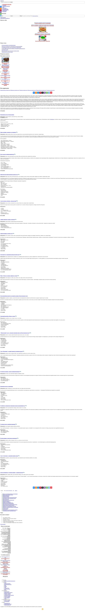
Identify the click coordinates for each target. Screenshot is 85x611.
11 (11, 490)
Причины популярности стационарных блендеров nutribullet (12, 46)
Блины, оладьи (6, 591)
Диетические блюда (13, 497)
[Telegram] (49, 93)
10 (10, 490)
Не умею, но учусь (6, 519)
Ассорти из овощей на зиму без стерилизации (43, 23)
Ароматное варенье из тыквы (5, 74)
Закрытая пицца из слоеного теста (6, 233)
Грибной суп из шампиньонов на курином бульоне (5, 567)
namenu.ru (2, 0)
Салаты (7, 508)
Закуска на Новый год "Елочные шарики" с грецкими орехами (11, 472)
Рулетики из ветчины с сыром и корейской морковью (10, 371)
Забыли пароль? (3, 17)
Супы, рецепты (6, 597)
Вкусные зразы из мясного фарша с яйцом (5, 562)
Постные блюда (11, 503)
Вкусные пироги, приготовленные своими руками (10, 50)
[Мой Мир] (38, 93)
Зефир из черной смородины (5, 70)
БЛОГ (3, 7)
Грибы (5, 582)
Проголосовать (2, 524)
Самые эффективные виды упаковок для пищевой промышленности (13, 48)
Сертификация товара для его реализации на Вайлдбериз (11, 47)
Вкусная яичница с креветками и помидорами (8, 438)
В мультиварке (6, 601)
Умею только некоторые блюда (8, 521)
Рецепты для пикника (14, 507)
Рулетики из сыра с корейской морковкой (7, 424)
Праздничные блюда (13, 504)
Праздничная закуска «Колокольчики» (7, 114)
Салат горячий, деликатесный (5, 570)
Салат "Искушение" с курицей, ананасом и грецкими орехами (11, 351)
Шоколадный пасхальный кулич (5, 78)
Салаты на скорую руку (51, 90)
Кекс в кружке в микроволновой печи (7, 154)
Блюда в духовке (7, 600)
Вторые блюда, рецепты (8, 592)
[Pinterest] (40, 93)
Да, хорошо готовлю (6, 517)
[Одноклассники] (36, 93)
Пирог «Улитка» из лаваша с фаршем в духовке (8, 275)
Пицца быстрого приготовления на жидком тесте (9, 174)
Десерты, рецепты (7, 594)
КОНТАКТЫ (4, 10)
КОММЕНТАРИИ (5, 9)
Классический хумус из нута (5, 559)
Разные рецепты (11, 505)
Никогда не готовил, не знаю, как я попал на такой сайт (12, 520)
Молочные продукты (7, 584)
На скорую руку (11, 500)
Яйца (5, 589)
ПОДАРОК (4, 11)
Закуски (7, 499)
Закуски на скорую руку (32, 90)
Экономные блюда (12, 510)
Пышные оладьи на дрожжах (5, 63)
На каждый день (7, 603)
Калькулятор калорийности (5, 18)
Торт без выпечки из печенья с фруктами (42, 41)
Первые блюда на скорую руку (41, 90)
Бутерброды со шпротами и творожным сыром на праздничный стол (12, 405)
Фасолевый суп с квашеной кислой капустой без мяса (10, 254)
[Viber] (45, 93)
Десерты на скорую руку (23, 90)
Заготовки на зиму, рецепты (9, 595)
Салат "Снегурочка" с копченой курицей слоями (9, 455)
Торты (5, 598)
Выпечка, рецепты (7, 593)
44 (13, 490)
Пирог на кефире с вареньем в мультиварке (8, 132)
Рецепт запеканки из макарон (5, 85)
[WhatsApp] (47, 93)
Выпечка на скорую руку (15, 90)
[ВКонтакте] (34, 93)
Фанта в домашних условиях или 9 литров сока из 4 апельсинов (42, 25)
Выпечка (7, 495)
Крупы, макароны (7, 583)
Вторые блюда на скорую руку (5, 90)
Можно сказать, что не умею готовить (9, 518)
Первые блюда (10, 502)
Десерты (7, 496)
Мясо (5, 585)
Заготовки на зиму (5, 49)
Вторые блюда (10, 494)
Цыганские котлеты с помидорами (6, 386)
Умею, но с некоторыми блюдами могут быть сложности (12, 522)
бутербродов (52, 119)
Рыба (5, 587)
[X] (42, 93)
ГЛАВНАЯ (4, 5)
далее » (16, 490)
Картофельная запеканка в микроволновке (42, 34)
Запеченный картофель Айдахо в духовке (7, 316)
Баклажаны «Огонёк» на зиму (5, 81)
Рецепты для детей (12, 506)
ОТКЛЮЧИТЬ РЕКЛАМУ (6, 4)
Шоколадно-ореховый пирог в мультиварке (5, 67)
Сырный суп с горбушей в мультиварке (5, 574)
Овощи (5, 586)
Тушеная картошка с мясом (43, 32)
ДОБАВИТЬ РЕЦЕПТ (6, 6)
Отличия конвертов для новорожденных (8, 45)
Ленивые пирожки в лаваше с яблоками (7, 219)
